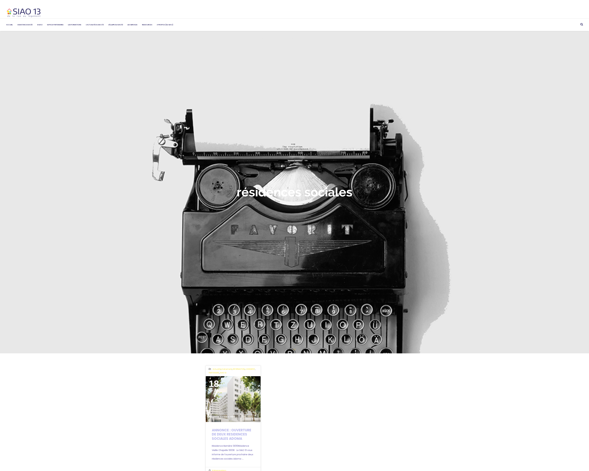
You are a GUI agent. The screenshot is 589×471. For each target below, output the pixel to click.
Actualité (217, 369)
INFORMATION (239, 369)
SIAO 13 (223, 372)
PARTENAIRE (214, 372)
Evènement (227, 369)
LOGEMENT (250, 369)
